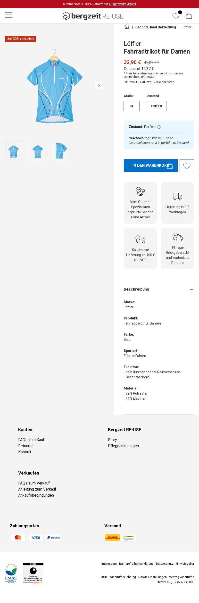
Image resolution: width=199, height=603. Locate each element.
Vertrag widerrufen (181, 577)
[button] (188, 15)
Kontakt (24, 452)
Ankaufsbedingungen (36, 495)
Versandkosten (164, 82)
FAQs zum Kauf (31, 439)
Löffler (132, 43)
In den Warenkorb (151, 165)
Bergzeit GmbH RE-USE (180, 582)
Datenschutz (165, 563)
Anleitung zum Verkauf (37, 489)
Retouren (25, 446)
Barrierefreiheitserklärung (136, 563)
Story (112, 439)
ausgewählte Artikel (122, 4)
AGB (104, 577)
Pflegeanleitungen (123, 446)
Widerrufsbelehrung (122, 577)
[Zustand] (159, 127)
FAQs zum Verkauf (34, 483)
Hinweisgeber (185, 563)
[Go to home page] (127, 28)
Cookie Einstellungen (152, 577)
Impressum (109, 563)
